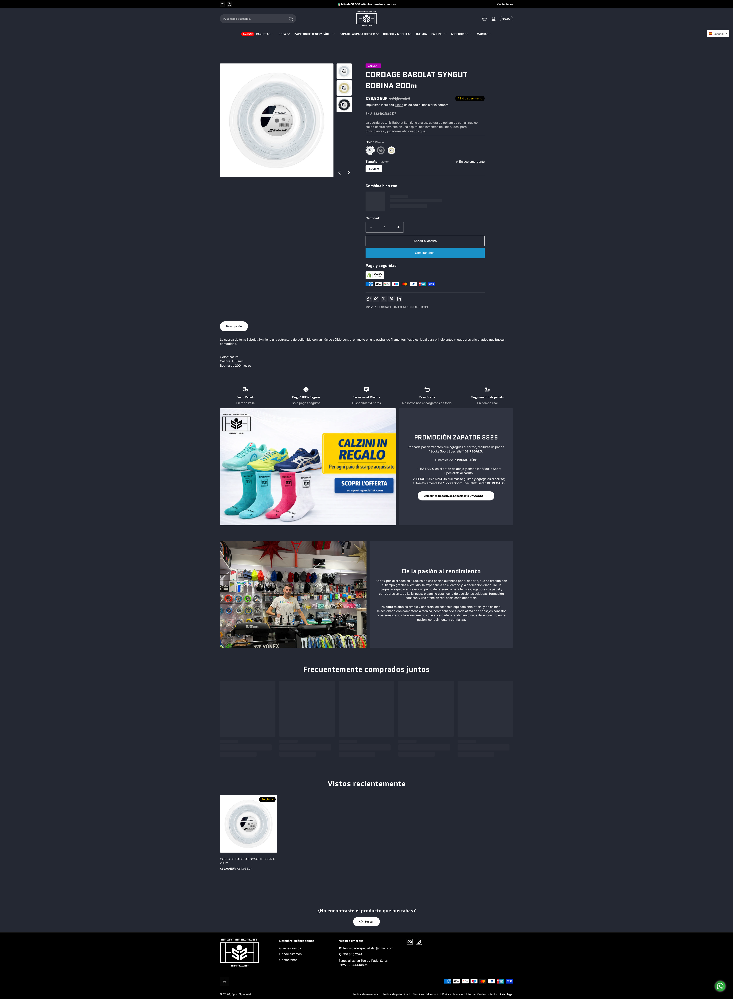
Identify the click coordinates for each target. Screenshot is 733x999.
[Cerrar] (430, 479)
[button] (718, 33)
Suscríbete (394, 521)
